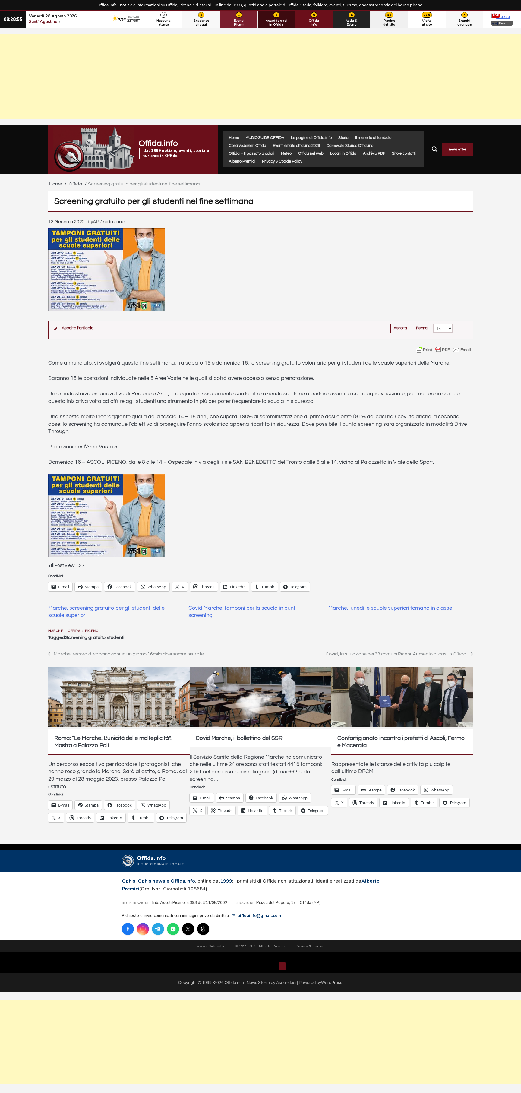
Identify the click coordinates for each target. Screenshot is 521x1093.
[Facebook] (128, 929)
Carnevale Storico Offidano (350, 146)
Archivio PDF (374, 153)
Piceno (91, 631)
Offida (74, 631)
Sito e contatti (404, 153)
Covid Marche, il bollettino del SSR (239, 738)
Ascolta (400, 328)
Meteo (286, 153)
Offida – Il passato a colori (251, 153)
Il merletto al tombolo (373, 138)
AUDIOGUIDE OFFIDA (265, 138)
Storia (343, 138)
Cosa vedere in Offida (247, 146)
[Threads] (203, 929)
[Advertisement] (260, 76)
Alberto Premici (242, 161)
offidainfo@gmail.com (259, 915)
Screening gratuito (85, 637)
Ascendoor (286, 982)
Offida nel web (311, 153)
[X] (188, 929)
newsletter (457, 149)
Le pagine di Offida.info (311, 138)
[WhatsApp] (173, 929)
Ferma (422, 328)
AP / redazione (109, 221)
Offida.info (158, 143)
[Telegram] (158, 929)
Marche (55, 631)
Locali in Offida (343, 153)
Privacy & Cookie (310, 946)
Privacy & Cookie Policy (282, 161)
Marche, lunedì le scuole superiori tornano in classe (390, 608)
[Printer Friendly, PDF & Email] (443, 349)
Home (234, 138)
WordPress (331, 982)
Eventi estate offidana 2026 (296, 146)
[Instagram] (143, 929)
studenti (115, 637)
